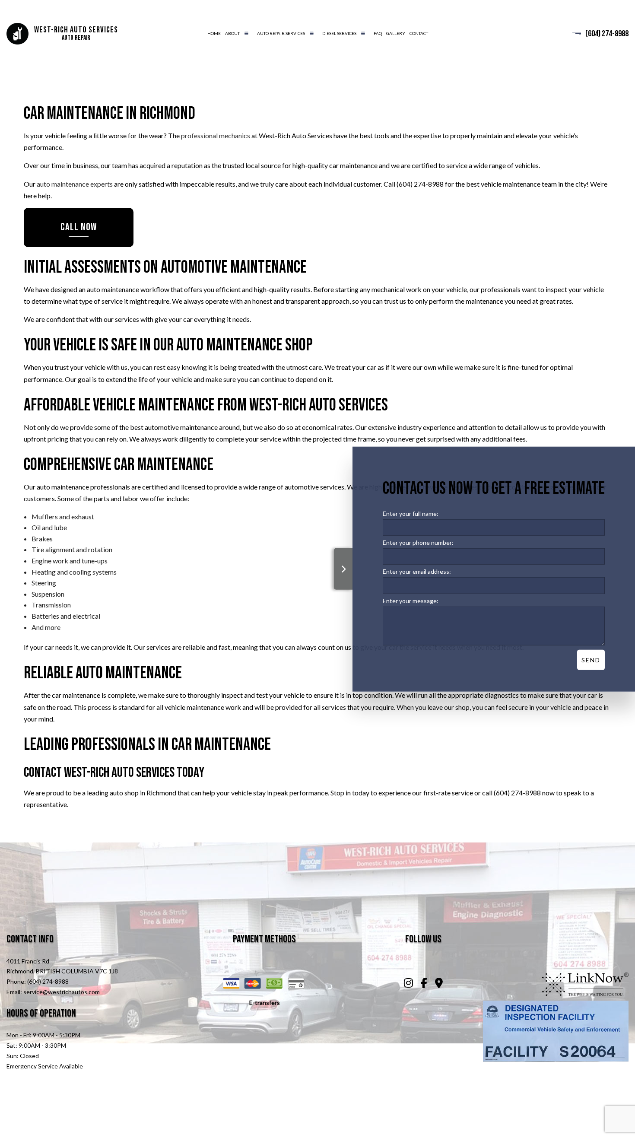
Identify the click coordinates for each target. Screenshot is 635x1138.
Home (214, 33)
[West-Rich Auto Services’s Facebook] (424, 984)
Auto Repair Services (281, 33)
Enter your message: (410, 600)
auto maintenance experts (75, 184)
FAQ (378, 33)
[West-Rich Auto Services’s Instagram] (408, 984)
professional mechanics (215, 135)
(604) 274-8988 (607, 34)
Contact (419, 33)
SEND (590, 659)
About (232, 33)
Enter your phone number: (418, 542)
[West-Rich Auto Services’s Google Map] (439, 984)
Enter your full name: (410, 513)
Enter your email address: (417, 571)
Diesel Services (339, 33)
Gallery (395, 33)
